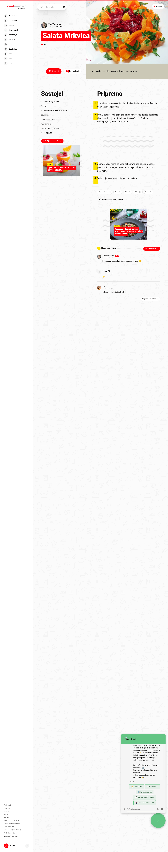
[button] (16, 39)
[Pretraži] (64, 7)
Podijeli (159, 6)
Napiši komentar (150, 249)
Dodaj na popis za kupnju (53, 141)
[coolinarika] (16, 6)
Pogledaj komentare (149, 299)
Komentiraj (73, 71)
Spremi (55, 71)
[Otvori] (27, 846)
